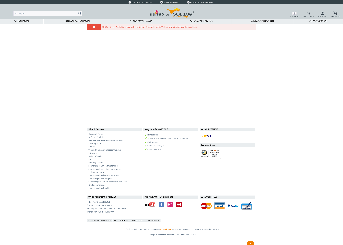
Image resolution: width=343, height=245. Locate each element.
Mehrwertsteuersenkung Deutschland (105, 140)
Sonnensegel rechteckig (99, 188)
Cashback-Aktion (95, 134)
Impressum (153, 220)
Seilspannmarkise (96, 172)
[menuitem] (47, 13)
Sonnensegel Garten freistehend (103, 165)
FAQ (115, 220)
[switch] (214, 156)
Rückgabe (92, 153)
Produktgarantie (95, 162)
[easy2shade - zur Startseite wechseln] (172, 12)
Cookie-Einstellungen (99, 220)
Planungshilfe (94, 143)
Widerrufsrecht (95, 156)
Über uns (124, 220)
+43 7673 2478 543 (98, 202)
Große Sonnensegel (97, 185)
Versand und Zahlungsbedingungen (104, 150)
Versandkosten (165, 229)
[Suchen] (80, 13)
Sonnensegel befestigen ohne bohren (105, 169)
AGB (90, 159)
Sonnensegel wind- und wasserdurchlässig (107, 181)
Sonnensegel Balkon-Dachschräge (103, 175)
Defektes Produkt (96, 137)
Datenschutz (139, 220)
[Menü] (219, 149)
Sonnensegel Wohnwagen (100, 178)
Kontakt (91, 146)
